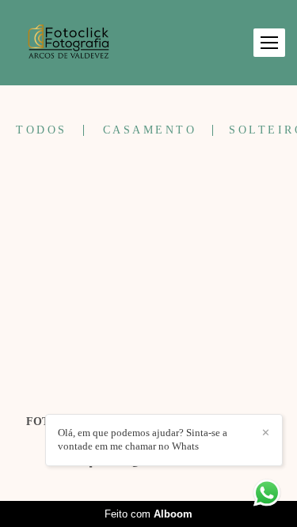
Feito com (148, 514)
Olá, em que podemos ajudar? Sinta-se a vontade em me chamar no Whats (142, 439)
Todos (41, 130)
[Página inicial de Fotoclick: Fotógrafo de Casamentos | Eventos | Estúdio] (68, 42)
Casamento (150, 130)
